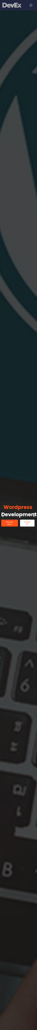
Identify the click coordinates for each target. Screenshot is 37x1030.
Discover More (9, 523)
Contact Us (27, 523)
